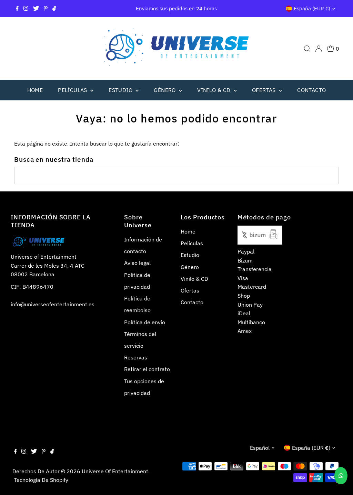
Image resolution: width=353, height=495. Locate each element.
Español (260, 447)
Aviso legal (137, 262)
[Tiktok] (54, 8)
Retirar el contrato (147, 369)
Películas (73, 90)
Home (35, 90)
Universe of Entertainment (115, 471)
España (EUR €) (312, 8)
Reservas (135, 357)
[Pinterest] (45, 8)
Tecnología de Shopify (41, 479)
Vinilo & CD (214, 90)
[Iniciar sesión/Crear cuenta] (318, 49)
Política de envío (144, 322)
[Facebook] (17, 8)
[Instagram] (26, 8)
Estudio (121, 90)
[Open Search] (307, 49)
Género (165, 90)
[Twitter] (36, 8)
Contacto (311, 90)
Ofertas (264, 90)
